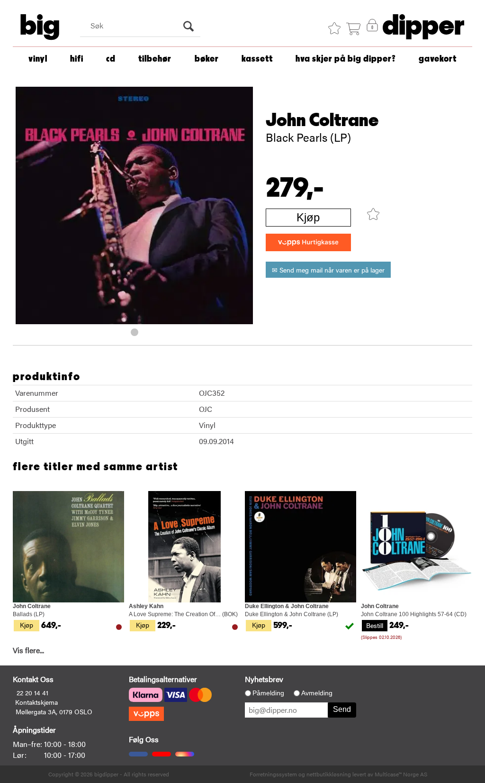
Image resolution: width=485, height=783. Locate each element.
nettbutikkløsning (328, 774)
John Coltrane (322, 120)
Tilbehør (154, 59)
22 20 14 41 (32, 692)
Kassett (257, 59)
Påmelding (268, 693)
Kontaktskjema (36, 702)
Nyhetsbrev (264, 679)
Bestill (374, 625)
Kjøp (308, 217)
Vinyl (37, 59)
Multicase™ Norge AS (401, 774)
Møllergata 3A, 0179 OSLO (54, 711)
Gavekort (438, 59)
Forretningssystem (273, 774)
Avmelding (316, 693)
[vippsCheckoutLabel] (308, 242)
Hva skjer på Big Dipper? (346, 59)
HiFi (76, 59)
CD (111, 59)
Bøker (207, 59)
